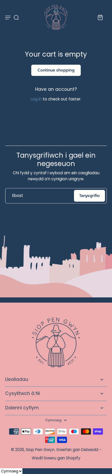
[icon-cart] (100, 17)
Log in (36, 99)
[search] (16, 17)
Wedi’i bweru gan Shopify (56, 458)
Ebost (17, 195)
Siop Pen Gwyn (40, 449)
